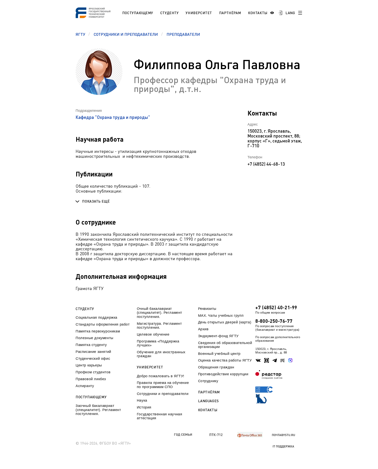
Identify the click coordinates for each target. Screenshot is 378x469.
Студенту (169, 13)
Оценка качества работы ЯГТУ (225, 360)
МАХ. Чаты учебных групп (221, 316)
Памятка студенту (91, 345)
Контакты (258, 13)
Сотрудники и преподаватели (162, 394)
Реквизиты (207, 309)
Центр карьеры (89, 365)
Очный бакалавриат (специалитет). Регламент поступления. (159, 313)
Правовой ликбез (91, 379)
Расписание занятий (93, 352)
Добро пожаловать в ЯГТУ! (160, 376)
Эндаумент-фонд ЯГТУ (218, 336)
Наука (142, 400)
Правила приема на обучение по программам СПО (163, 385)
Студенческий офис (93, 359)
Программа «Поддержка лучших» (158, 343)
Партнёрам (230, 13)
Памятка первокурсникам (98, 331)
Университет (199, 13)
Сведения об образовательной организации (225, 345)
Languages (208, 401)
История (144, 407)
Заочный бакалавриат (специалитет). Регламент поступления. (98, 410)
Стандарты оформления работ (103, 324)
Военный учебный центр (219, 354)
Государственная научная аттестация (159, 416)
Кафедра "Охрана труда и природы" (113, 117)
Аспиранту (85, 386)
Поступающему (137, 13)
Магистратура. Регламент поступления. (159, 325)
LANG (290, 13)
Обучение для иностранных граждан (161, 354)
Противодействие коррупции (223, 374)
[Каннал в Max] (290, 360)
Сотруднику (208, 381)
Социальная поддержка (96, 317)
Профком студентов (93, 372)
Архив (203, 329)
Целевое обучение (153, 334)
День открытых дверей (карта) (224, 322)
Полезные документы (94, 338)
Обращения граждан (216, 367)
